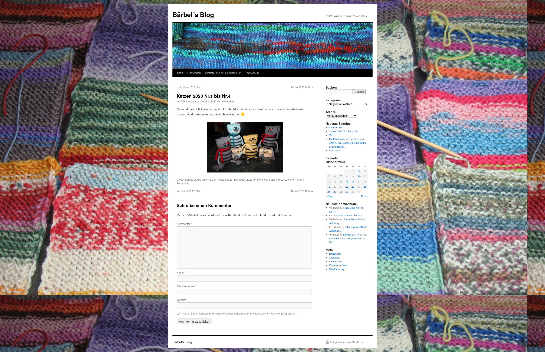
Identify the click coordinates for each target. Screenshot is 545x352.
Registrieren (335, 253)
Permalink (182, 183)
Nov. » (364, 196)
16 (352, 181)
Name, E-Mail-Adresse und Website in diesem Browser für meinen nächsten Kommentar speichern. (239, 313)
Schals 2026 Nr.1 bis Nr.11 (350, 215)
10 (359, 176)
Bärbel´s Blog (193, 14)
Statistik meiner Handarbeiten (223, 73)
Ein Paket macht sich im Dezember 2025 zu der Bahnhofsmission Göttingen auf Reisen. (348, 142)
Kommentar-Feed (338, 265)
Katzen (212, 179)
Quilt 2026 (334, 150)
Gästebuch (194, 73)
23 (352, 186)
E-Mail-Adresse (186, 286)
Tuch (331, 135)
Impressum (253, 73)
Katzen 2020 (225, 179)
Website (181, 300)
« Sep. (329, 196)
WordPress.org (336, 269)
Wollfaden (228, 101)
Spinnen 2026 (336, 127)
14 (341, 181)
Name (181, 272)
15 (347, 181)
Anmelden (334, 257)
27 (334, 191)
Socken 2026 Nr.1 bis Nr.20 (343, 131)
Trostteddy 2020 (243, 179)
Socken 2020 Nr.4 (189, 87)
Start (180, 73)
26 (328, 191)
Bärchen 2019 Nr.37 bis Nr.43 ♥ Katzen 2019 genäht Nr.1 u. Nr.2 (348, 238)
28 (341, 191)
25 (365, 186)
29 (347, 191)
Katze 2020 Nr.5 (302, 87)
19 (328, 186)
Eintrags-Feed (336, 261)
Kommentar (184, 224)
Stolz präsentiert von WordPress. (346, 342)
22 (347, 186)
